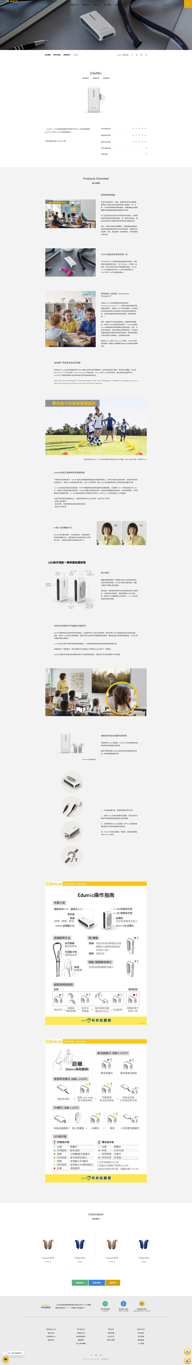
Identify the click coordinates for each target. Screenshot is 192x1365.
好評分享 (118, 5)
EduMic (75, 55)
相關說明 (96, 78)
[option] (96, 99)
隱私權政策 (105, 1359)
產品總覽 (48, 55)
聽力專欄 (107, 5)
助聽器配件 (66, 55)
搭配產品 (106, 78)
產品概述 (85, 78)
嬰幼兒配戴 (57, 55)
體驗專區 (86, 5)
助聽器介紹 (74, 5)
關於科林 (97, 5)
